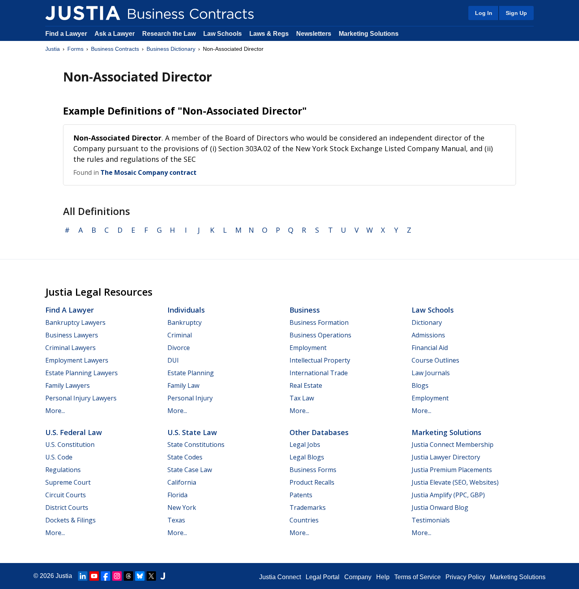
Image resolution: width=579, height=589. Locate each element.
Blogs (420, 385)
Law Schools (222, 33)
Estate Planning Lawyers (81, 373)
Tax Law (302, 398)
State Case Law (189, 469)
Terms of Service (417, 577)
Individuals (186, 310)
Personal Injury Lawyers (81, 398)
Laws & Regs (269, 33)
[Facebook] (105, 576)
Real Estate (306, 385)
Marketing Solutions (369, 33)
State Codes (184, 457)
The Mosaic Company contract (148, 172)
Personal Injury (190, 398)
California (181, 482)
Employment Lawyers (76, 360)
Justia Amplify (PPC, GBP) (448, 495)
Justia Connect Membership (453, 444)
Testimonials (431, 520)
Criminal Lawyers (70, 347)
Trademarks (308, 507)
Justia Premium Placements (452, 469)
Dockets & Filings (70, 520)
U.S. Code (58, 457)
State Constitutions (196, 444)
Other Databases (319, 432)
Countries (304, 520)
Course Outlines (435, 360)
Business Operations (320, 335)
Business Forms (313, 469)
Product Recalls (312, 482)
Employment (308, 347)
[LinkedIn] (82, 576)
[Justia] (82, 13)
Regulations (63, 469)
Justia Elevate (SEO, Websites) (455, 482)
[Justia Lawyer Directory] (162, 576)
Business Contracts (115, 49)
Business (305, 310)
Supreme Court (68, 482)
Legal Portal (323, 577)
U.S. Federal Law (73, 432)
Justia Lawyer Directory (446, 457)
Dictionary (427, 322)
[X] (151, 576)
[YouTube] (94, 576)
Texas (176, 520)
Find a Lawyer (66, 33)
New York (181, 507)
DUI (173, 360)
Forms (75, 49)
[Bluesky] (140, 576)
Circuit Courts (65, 495)
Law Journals (431, 373)
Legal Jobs (305, 444)
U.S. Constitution (70, 444)
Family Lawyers (67, 385)
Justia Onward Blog (440, 507)
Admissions (428, 335)
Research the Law (169, 33)
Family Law (183, 385)
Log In (483, 13)
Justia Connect (280, 577)
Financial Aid (430, 347)
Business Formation (319, 322)
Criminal (179, 335)
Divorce (178, 347)
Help (383, 577)
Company (357, 577)
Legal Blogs (307, 457)
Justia (52, 49)
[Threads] (128, 576)
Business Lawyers (71, 335)
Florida (177, 495)
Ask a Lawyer (115, 33)
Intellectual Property (320, 360)
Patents (301, 495)
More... (55, 410)
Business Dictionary (171, 49)
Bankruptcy (184, 322)
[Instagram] (117, 576)
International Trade (319, 373)
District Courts (66, 507)
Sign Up (516, 13)
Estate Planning (190, 373)
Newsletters (313, 33)
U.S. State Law (192, 432)
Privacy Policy (465, 577)
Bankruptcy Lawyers (75, 322)
